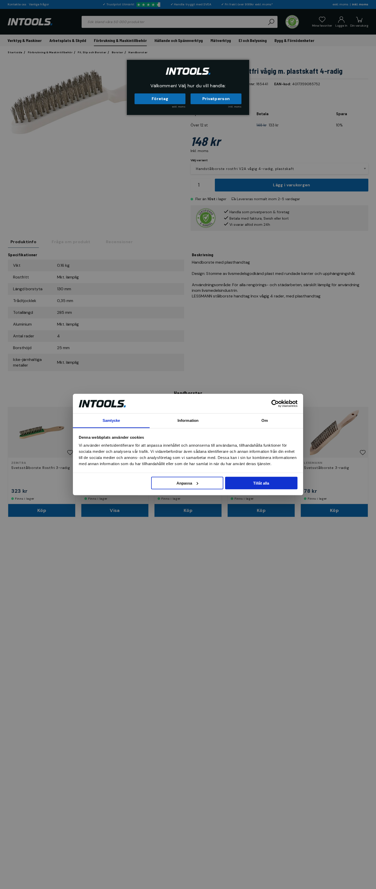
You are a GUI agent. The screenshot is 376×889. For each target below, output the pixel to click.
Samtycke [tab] (111, 420)
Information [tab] (188, 420)
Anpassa (184, 483)
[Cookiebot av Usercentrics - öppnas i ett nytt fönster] (275, 403)
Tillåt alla (261, 483)
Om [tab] (264, 420)
